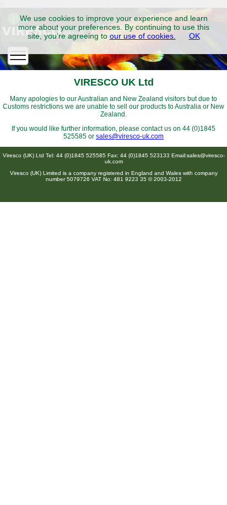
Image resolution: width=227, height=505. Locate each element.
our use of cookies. (143, 35)
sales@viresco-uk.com (130, 136)
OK (194, 35)
